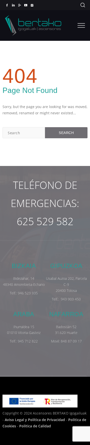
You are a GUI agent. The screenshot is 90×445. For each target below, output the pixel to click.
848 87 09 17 (71, 341)
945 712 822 (28, 341)
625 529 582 (45, 221)
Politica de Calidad (35, 426)
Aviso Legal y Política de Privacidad (35, 419)
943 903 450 (71, 299)
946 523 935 (28, 293)
